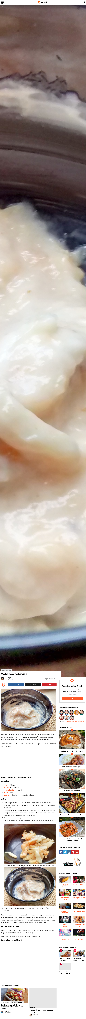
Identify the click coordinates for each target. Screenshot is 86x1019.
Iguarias (20, 1002)
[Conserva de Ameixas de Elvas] (79, 953)
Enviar (72, 698)
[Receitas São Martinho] (65, 906)
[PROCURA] (83, 2)
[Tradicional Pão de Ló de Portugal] (72, 739)
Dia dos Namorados (79, 938)
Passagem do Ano (79, 898)
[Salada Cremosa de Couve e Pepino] (42, 998)
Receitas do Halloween (65, 925)
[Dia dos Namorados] (79, 932)
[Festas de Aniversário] (65, 932)
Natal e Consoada (79, 884)
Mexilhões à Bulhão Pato (72, 791)
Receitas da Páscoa (65, 898)
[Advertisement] (29, 761)
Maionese (7, 795)
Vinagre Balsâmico (10, 790)
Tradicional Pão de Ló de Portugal (72, 751)
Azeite (6, 792)
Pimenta (6, 787)
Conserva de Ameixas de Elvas (78, 959)
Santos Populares (79, 911)
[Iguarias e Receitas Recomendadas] (65, 879)
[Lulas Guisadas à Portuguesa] (72, 759)
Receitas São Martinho (65, 912)
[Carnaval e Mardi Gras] (79, 919)
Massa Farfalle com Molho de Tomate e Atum (72, 840)
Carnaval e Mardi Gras (79, 925)
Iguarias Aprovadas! (65, 885)
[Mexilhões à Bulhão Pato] (72, 779)
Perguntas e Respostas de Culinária (74, 721)
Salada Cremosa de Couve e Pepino (41, 1011)
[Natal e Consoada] (79, 879)
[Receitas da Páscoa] (65, 892)
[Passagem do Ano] (79, 892)
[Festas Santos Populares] (79, 906)
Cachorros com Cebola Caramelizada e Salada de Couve (12, 1007)
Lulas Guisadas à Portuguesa (72, 767)
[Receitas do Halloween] (65, 919)
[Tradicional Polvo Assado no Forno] (72, 803)
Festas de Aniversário (65, 938)
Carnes (14, 1002)
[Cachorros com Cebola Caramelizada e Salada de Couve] (14, 995)
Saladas (32, 1007)
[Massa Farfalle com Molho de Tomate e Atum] (72, 827)
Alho (5, 785)
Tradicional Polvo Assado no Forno (72, 815)
